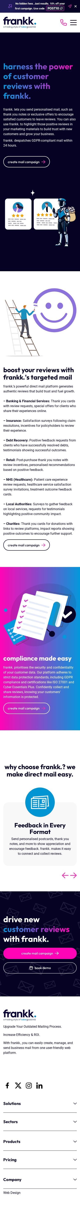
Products (11, 1141)
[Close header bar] (75, 6)
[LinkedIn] (39, 1085)
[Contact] (63, 22)
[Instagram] (29, 1085)
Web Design (12, 1193)
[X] (18, 1085)
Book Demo (43, 968)
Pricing (10, 1159)
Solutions (12, 1103)
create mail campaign (24, 162)
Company (12, 1179)
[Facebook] (7, 1085)
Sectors (10, 1121)
